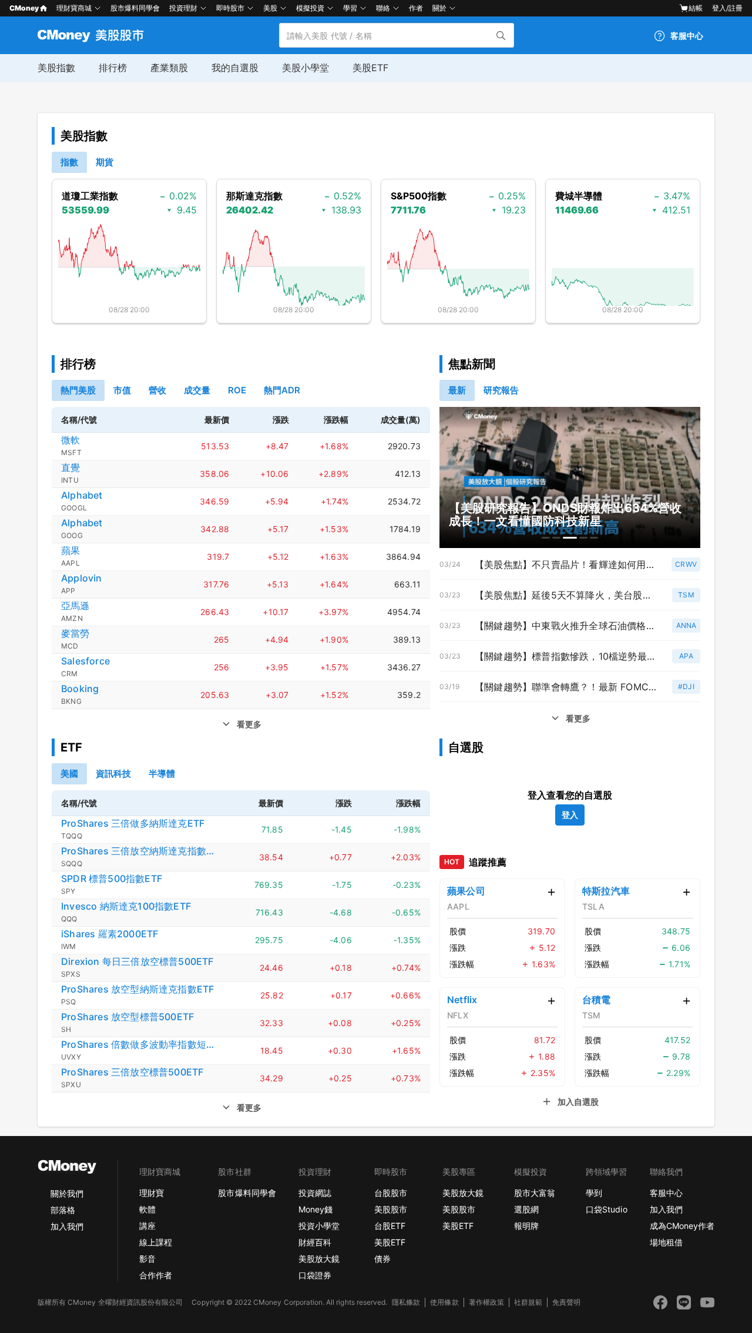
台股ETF (389, 1226)
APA (686, 656)
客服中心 (666, 1193)
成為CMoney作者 (682, 1226)
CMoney (24, 8)
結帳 (696, 8)
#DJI (686, 686)
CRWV (686, 564)
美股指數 (56, 68)
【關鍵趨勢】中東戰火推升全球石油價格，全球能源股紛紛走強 (566, 626)
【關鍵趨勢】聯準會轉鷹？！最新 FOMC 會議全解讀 (566, 687)
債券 (382, 1259)
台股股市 (390, 1193)
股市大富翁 (534, 1193)
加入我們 (67, 1226)
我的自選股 (235, 68)
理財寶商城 (74, 8)
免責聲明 (566, 1302)
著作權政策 (486, 1302)
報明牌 (526, 1226)
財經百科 (314, 1242)
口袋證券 (314, 1275)
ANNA (686, 625)
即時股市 (230, 8)
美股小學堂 (305, 68)
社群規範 (528, 1302)
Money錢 (315, 1209)
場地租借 (666, 1242)
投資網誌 (314, 1193)
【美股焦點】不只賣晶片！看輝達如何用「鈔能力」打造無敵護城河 (566, 564)
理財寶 (151, 1193)
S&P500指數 (418, 196)
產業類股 (169, 68)
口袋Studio (606, 1209)
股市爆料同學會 (135, 8)
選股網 (526, 1209)
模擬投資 (310, 8)
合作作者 (155, 1275)
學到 (594, 1193)
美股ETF (370, 68)
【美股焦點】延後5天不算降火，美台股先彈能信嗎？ (566, 595)
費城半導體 (578, 196)
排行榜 (113, 68)
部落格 (63, 1210)
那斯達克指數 (254, 196)
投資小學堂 (319, 1226)
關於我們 (67, 1193)
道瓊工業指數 (90, 196)
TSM (686, 594)
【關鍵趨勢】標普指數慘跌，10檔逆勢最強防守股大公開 (566, 656)
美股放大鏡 (319, 1259)
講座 (147, 1226)
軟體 (147, 1209)
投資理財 (183, 8)
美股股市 (390, 1209)
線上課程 (155, 1242)
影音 (147, 1259)
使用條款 (444, 1302)
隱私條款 (406, 1302)
